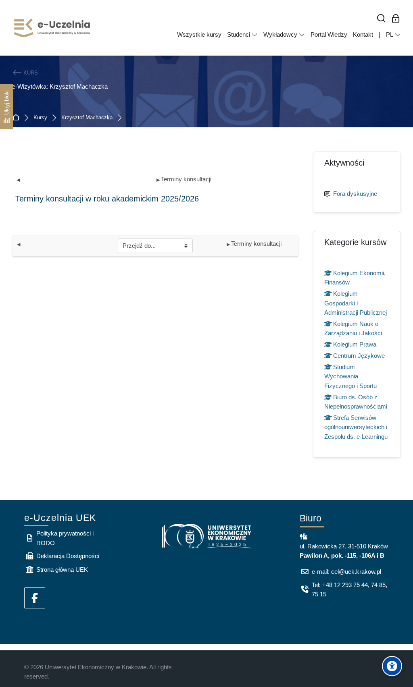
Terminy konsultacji (183, 179)
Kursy (40, 117)
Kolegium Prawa (354, 344)
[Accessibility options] (392, 666)
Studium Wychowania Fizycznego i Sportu (350, 376)
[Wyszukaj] (381, 19)
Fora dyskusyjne (355, 193)
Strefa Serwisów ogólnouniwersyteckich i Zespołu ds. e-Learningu (356, 427)
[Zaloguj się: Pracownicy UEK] (396, 19)
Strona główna (17, 118)
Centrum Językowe (359, 355)
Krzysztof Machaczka (87, 117)
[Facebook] (34, 597)
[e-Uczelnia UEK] (52, 28)
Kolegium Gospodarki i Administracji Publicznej (355, 303)
